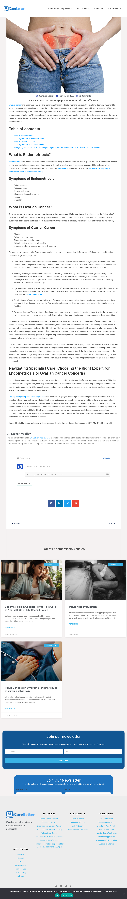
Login (107, 458)
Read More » (10, 627)
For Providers (114, 8)
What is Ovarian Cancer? (24, 141)
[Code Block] (52, 474)
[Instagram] (56, 886)
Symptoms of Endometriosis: (31, 138)
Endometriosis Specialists (60, 8)
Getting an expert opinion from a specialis (27, 396)
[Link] (55, 474)
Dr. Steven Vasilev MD (39, 437)
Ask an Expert (83, 8)
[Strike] (38, 474)
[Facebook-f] (61, 886)
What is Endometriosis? (24, 136)
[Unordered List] (45, 474)
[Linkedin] (71, 886)
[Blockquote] (48, 474)
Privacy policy (67, 895)
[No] (124, 893)
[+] (62, 474)
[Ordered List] (41, 474)
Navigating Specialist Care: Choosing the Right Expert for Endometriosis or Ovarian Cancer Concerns (57, 147)
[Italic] (31, 474)
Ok (57, 895)
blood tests (63, 168)
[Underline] (34, 474)
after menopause (34, 294)
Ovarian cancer (15, 105)
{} (59, 474)
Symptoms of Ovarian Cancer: (31, 144)
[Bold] (27, 474)
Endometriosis (15, 162)
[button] (51, 503)
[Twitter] (66, 886)
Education (98, 8)
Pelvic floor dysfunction (83, 606)
